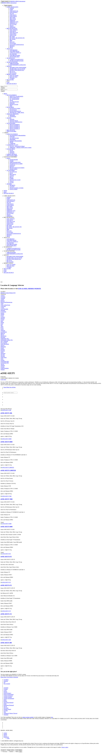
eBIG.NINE (12, 17)
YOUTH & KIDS (11, 123)
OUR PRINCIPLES (14, 51)
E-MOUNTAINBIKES (12, 134)
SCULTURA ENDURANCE (17, 44)
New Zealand (4, 342)
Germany (3, 317)
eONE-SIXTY (13, 15)
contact (5, 733)
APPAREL (9, 184)
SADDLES (12, 165)
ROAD (11, 150)
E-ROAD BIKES (11, 149)
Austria (2, 299)
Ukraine (2, 367)
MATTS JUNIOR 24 (15, 126)
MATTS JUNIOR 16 (15, 128)
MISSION (12, 46)
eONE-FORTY (13, 16)
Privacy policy (65, 747)
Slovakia (3, 354)
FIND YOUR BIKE (11, 131)
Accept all (3, 750)
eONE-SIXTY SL (14, 11)
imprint (5, 734)
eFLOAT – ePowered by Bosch (17, 146)
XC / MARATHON (14, 99)
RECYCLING (13, 73)
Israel (2, 323)
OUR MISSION (13, 50)
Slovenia (3, 356)
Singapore (3, 353)
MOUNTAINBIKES (12, 95)
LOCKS (12, 182)
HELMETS (12, 185)
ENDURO (12, 103)
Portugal (3, 349)
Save (20, 751)
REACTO (12, 42)
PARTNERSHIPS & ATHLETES (18, 64)
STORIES (12, 78)
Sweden (2, 360)
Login (8, 82)
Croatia (2, 307)
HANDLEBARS (14, 159)
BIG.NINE (12, 36)
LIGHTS (12, 175)
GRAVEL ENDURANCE (16, 122)
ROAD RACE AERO (15, 108)
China (2, 303)
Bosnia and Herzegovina (6, 302)
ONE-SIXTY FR (14, 32)
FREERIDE (12, 139)
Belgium (3, 301)
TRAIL (11, 100)
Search (2, 87)
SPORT (11, 142)
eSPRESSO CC (13, 23)
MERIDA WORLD (11, 74)
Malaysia (3, 333)
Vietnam (3, 369)
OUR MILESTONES (15, 55)
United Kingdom (5, 368)
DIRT (11, 40)
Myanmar (3, 337)
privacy (5, 735)
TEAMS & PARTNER (12, 62)
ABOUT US (10, 48)
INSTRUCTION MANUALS (17, 70)
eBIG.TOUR (13, 19)
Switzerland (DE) (5, 361)
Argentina (3, 297)
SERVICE (9, 66)
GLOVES (12, 186)
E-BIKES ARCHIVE (12, 154)
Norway (2, 345)
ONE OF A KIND (14, 75)
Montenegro (3, 336)
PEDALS (12, 166)
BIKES (5, 93)
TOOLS (12, 181)
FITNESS (12, 153)
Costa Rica (3, 306)
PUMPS (12, 178)
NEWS (5, 190)
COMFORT (12, 143)
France (2, 315)
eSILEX (12, 25)
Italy (2, 325)
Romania (3, 350)
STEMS (11, 161)
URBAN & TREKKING (13, 114)
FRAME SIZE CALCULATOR (17, 68)
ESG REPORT (13, 54)
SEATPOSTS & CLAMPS (16, 163)
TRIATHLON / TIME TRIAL (17, 112)
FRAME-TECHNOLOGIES (16, 60)
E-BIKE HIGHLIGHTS (12, 7)
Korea (2, 327)
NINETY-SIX (13, 35)
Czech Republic (4, 309)
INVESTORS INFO (14, 56)
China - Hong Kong (5, 305)
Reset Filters (6, 387)
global (5, 270)
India (2, 321)
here (52, 717)
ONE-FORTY (13, 33)
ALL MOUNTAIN (14, 101)
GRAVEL (9, 118)
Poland (2, 348)
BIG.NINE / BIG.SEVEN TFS (17, 38)
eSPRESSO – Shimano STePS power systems (20, 147)
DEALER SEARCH (12, 83)
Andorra (3, 295)
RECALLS (12, 71)
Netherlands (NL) (5, 338)
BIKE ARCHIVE (11, 130)
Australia (3, 298)
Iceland (2, 319)
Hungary (3, 318)
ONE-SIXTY (13, 31)
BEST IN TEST (13, 77)
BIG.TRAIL (13, 39)
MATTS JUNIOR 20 (15, 127)
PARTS (8, 158)
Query (2, 86)
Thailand (3, 365)
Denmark (3, 310)
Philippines (3, 346)
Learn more (3, 379)
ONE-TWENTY (14, 29)
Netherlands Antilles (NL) (7, 340)
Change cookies (10, 750)
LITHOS (12, 8)
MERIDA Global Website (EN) (8, 292)
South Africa (4, 357)
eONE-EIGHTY (14, 12)
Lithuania (3, 330)
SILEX (11, 47)
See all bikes (12, 387)
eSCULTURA (13, 24)
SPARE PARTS (13, 169)
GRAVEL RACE (14, 120)
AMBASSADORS (14, 63)
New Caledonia (4, 341)
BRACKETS (13, 174)
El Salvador (3, 311)
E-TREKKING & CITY (12, 144)
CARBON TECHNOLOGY (16, 59)
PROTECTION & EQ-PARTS (17, 167)
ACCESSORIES (11, 170)
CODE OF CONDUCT (15, 52)
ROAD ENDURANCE (15, 111)
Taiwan (2, 364)
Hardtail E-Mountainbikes (16, 140)
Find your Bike (10, 79)
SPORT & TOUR (14, 104)
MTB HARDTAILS (14, 97)
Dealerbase (6, 737)
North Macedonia (5, 344)
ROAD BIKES (10, 107)
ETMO (11, 9)
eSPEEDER (12, 27)
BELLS (11, 177)
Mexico (2, 334)
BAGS (11, 173)
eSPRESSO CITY (14, 21)
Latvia (2, 329)
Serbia (2, 352)
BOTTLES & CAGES (15, 179)
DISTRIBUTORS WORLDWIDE (18, 67)
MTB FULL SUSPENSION (16, 96)
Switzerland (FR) (5, 362)
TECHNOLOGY (11, 58)
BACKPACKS (13, 171)
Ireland (2, 322)
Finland (2, 314)
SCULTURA (13, 43)
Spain (2, 358)
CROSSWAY (13, 116)
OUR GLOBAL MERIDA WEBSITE (29, 288)
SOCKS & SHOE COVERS (16, 188)
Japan (2, 326)
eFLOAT (12, 13)
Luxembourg (4, 332)
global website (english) (28, 717)
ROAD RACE (13, 109)
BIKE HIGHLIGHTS (12, 28)
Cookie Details (18, 750)
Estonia (2, 313)
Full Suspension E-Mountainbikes (18, 135)
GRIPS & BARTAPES (15, 162)
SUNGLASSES (13, 189)
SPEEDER (12, 115)
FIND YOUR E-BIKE (12, 155)
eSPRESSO (12, 20)
